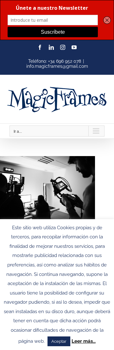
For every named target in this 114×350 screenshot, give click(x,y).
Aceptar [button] (58, 341)
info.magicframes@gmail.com (57, 66)
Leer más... (84, 341)
